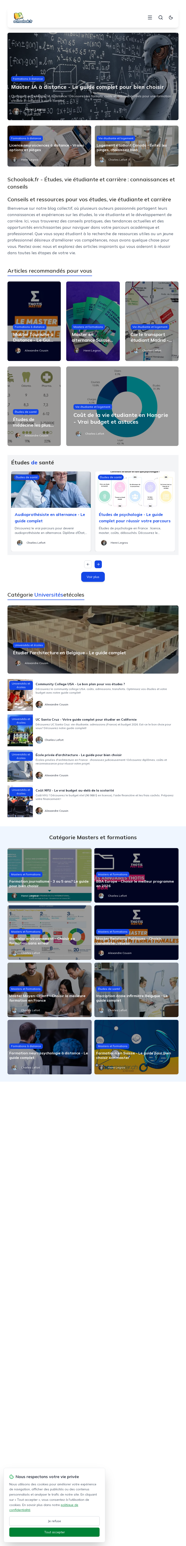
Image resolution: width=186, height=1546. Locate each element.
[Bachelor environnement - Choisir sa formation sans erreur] (49, 932)
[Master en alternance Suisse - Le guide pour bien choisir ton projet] (93, 321)
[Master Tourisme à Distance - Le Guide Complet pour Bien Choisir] (34, 321)
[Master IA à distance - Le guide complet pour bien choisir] (93, 76)
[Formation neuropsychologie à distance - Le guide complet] (49, 1047)
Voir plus (93, 577)
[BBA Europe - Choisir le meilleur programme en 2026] (136, 875)
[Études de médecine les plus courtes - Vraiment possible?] (34, 406)
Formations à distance (28, 78)
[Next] (98, 564)
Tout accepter (54, 1532)
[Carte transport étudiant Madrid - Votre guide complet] (152, 321)
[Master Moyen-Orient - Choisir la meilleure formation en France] (49, 990)
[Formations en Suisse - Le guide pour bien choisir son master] (136, 1047)
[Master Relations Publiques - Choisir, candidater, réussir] (136, 932)
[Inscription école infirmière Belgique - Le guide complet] (136, 990)
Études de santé (26, 411)
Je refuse (54, 1521)
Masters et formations (88, 327)
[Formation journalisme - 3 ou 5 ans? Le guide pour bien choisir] (49, 875)
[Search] (160, 17)
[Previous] (88, 564)
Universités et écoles (29, 645)
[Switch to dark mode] (171, 17)
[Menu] (149, 17)
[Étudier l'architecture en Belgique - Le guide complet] (93, 639)
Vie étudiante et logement (115, 138)
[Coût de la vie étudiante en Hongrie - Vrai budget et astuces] (122, 406)
